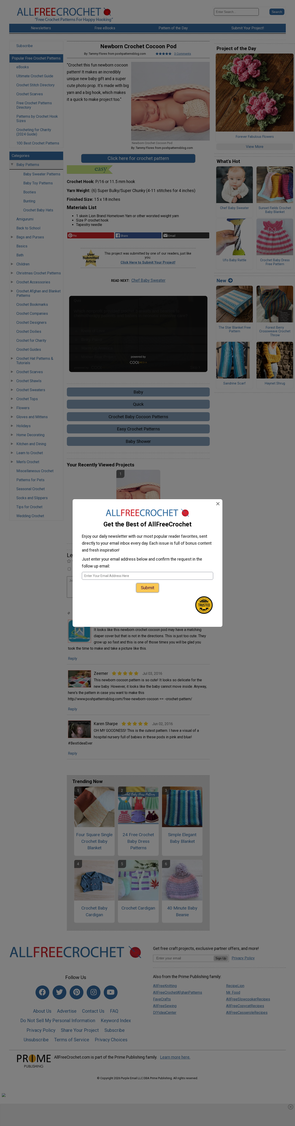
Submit (147, 587)
